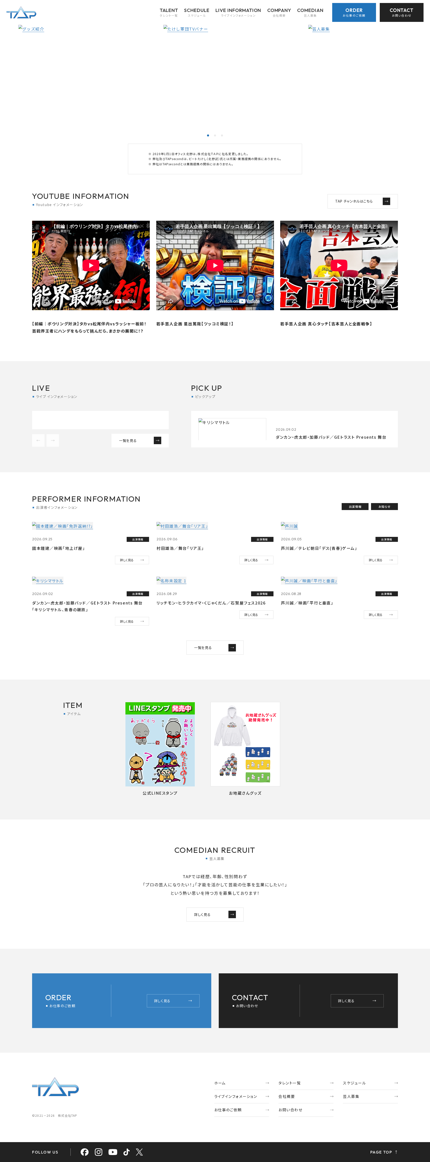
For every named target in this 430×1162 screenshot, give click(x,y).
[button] (208, 135)
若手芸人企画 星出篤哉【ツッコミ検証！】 (195, 324)
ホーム (220, 1082)
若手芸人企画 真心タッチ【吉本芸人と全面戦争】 (326, 324)
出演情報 (355, 506)
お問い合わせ (290, 1109)
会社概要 (286, 1096)
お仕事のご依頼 (228, 1109)
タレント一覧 (289, 1082)
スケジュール (354, 1082)
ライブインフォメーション (235, 1096)
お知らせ (384, 506)
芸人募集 (351, 1096)
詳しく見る (127, 560)
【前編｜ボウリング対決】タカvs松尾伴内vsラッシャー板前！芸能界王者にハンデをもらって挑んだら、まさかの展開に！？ (89, 327)
